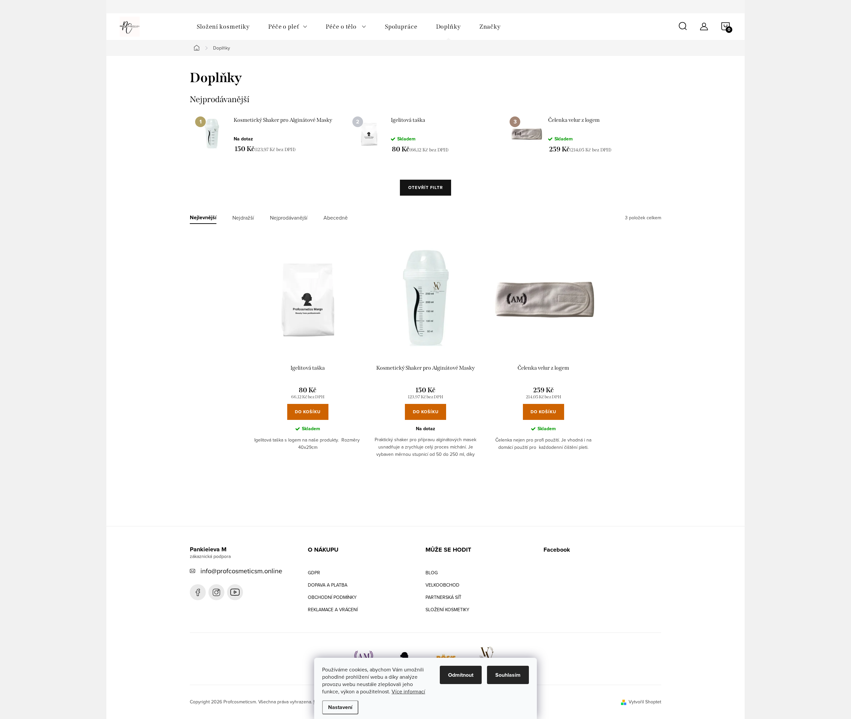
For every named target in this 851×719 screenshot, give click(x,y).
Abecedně (335, 217)
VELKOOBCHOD (442, 585)
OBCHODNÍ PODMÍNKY (332, 597)
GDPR (314, 573)
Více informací (408, 691)
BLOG (432, 573)
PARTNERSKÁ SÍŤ (443, 597)
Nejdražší (243, 217)
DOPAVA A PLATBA (327, 585)
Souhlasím (508, 675)
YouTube (235, 592)
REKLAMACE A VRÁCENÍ (333, 610)
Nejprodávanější (288, 217)
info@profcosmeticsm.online (241, 571)
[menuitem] (223, 26)
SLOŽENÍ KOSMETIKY (447, 610)
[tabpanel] (268, 134)
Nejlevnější (203, 217)
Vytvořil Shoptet (645, 701)
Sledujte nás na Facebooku (198, 592)
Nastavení (340, 707)
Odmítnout (460, 675)
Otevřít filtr (425, 187)
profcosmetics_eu (216, 592)
